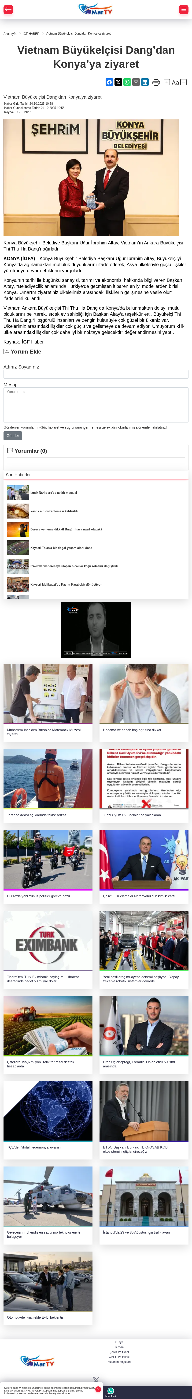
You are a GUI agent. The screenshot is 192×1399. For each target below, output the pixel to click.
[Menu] (183, 9)
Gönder (13, 436)
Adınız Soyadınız (21, 366)
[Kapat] (98, 1389)
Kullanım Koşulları (119, 1361)
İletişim (119, 1347)
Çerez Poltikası (119, 1352)
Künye (119, 1342)
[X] (96, 1380)
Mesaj (10, 384)
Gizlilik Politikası (119, 1357)
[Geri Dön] (8, 9)
